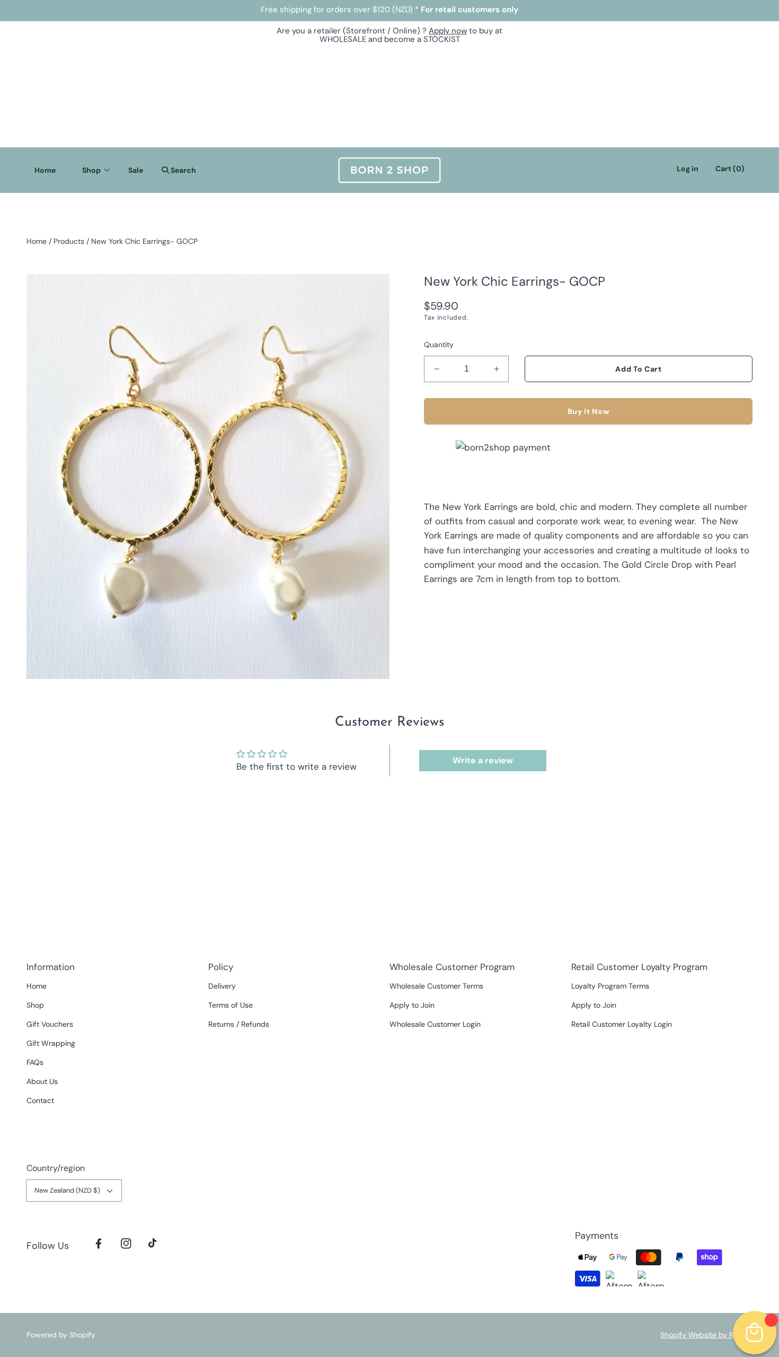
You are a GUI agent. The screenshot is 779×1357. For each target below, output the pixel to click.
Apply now (448, 30)
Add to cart (638, 369)
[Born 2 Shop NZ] (389, 170)
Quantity (439, 344)
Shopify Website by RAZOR (706, 1335)
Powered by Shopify (60, 1335)
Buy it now (588, 411)
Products (69, 241)
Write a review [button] (483, 760)
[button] (176, 170)
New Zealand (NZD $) (67, 1190)
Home (36, 241)
